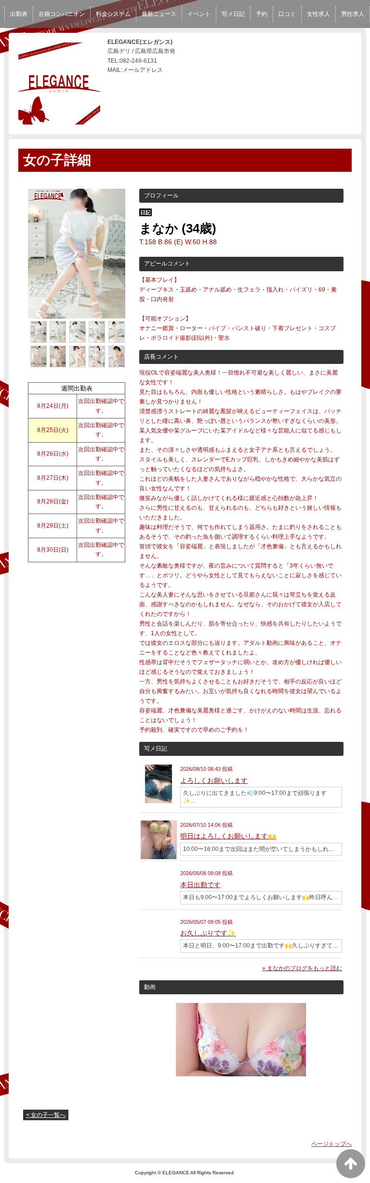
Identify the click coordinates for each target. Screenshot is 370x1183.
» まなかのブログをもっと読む (302, 968)
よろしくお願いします (214, 780)
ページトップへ (331, 1144)
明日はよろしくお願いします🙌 (228, 836)
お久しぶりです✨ (208, 933)
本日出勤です (200, 885)
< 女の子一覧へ (46, 1115)
